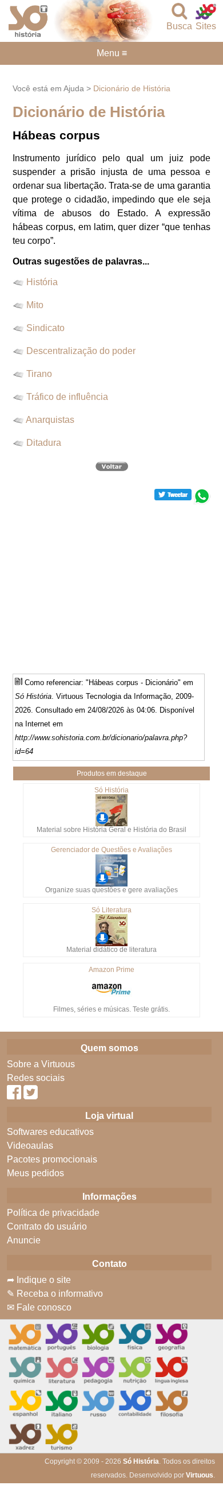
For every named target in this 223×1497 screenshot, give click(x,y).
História (42, 282)
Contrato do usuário (47, 1226)
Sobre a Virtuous (41, 1064)
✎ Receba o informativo (55, 1293)
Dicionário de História (131, 88)
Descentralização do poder (81, 351)
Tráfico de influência (67, 397)
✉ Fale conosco (39, 1307)
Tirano (39, 374)
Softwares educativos (50, 1132)
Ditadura (43, 443)
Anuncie (24, 1240)
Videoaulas (30, 1145)
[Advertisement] (111, 584)
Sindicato (45, 328)
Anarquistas (50, 420)
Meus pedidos (35, 1173)
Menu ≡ (111, 53)
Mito (34, 305)
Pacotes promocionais (52, 1159)
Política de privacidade (53, 1213)
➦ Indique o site (39, 1280)
